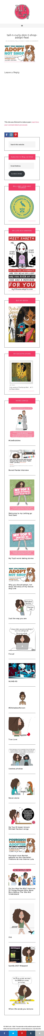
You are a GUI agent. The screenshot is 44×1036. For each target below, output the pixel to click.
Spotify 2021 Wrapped (18, 966)
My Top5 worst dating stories (21, 558)
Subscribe (16, 174)
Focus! (11, 654)
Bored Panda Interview (19, 470)
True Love (13, 739)
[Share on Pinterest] (22, 1033)
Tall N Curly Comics (22, 12)
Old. (10, 937)
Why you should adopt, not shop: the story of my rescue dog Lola (21, 586)
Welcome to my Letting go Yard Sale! (20, 514)
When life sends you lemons (21, 1009)
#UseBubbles (14, 440)
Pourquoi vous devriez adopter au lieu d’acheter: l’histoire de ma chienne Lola (21, 857)
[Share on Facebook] (4, 1033)
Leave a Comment (32, 41)
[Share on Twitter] (13, 1033)
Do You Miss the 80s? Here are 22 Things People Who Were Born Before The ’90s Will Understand (22, 891)
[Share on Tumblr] (30, 1033)
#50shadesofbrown (17, 708)
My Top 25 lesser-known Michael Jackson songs (19, 828)
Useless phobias (16, 769)
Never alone (14, 798)
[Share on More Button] (39, 1033)
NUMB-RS (13, 681)
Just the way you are (18, 618)
